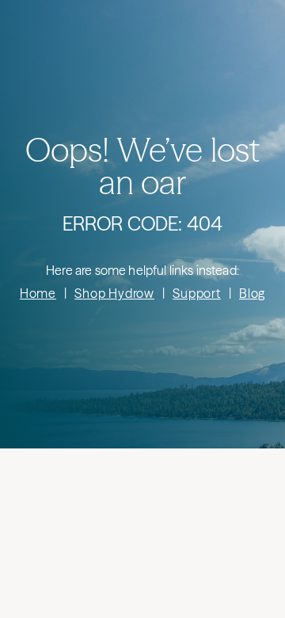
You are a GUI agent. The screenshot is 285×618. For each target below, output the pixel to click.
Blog (252, 293)
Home (38, 293)
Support (197, 293)
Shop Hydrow (114, 293)
